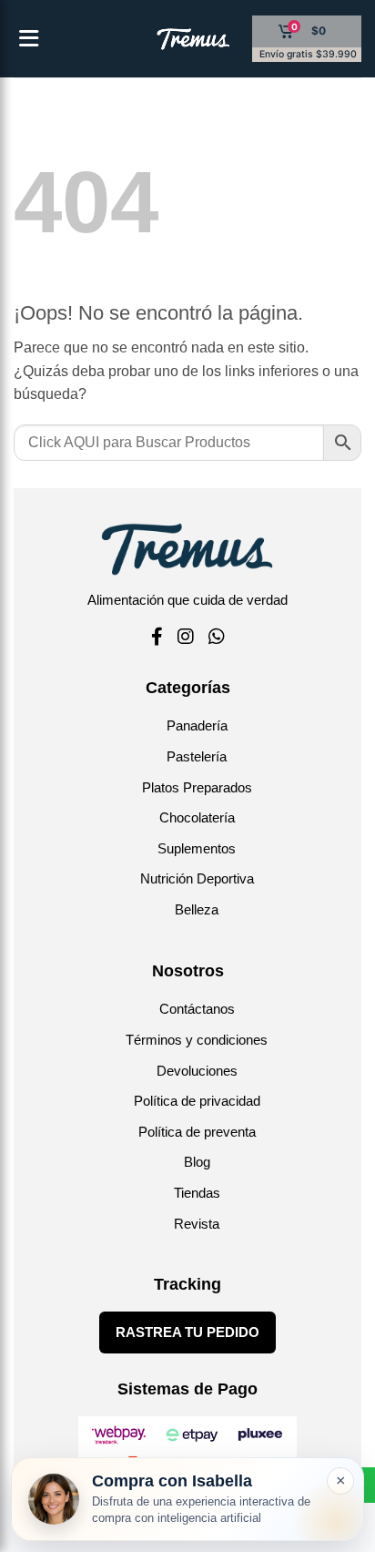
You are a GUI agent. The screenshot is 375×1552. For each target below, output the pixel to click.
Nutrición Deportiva (197, 878)
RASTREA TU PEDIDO (187, 1332)
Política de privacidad (197, 1100)
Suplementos (196, 848)
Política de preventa (197, 1131)
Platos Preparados (197, 787)
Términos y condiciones (197, 1039)
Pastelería (197, 756)
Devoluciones (197, 1070)
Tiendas (197, 1192)
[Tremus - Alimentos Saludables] (164, 39)
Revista (196, 1223)
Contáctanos (197, 1008)
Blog (197, 1161)
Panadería (197, 725)
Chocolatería (197, 817)
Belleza (196, 909)
